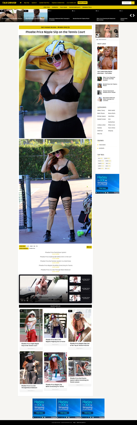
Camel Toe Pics (44, 3)
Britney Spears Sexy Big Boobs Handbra (42, 18)
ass (100, 158)
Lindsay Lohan (101, 125)
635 (10, 10)
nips (34, 246)
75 (22, 310)
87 (70, 311)
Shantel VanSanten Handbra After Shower (109, 91)
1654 (100, 48)
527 (81, 10)
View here (31, 348)
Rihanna (110, 131)
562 (105, 10)
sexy (108, 166)
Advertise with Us (81, 422)
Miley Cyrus (111, 125)
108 (46, 314)
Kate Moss (111, 116)
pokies (101, 166)
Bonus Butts (111, 113)
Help (74, 422)
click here (55, 254)
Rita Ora (99, 134)
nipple (31, 246)
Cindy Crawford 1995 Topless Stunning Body (18, 19)
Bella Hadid (111, 110)
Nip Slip (26, 3)
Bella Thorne (101, 113)
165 (90, 247)
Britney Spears (101, 116)
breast (101, 160)
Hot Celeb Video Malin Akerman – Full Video (104, 72)
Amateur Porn (87, 7)
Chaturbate (102, 145)
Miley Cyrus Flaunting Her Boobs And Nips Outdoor (109, 79)
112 (71, 358)
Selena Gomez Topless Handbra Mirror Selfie (114, 19)
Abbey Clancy (101, 110)
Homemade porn (74, 7)
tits (37, 246)
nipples (101, 163)
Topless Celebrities (58, 3)
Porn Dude (63, 7)
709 (33, 10)
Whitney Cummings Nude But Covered (65, 18)
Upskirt (34, 3)
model (108, 160)
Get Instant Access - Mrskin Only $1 (55, 27)
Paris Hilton (111, 128)
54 (46, 354)
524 (57, 10)
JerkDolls (55, 7)
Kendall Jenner (101, 119)
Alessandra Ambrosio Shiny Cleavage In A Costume (109, 99)
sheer (100, 168)
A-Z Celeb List (71, 3)
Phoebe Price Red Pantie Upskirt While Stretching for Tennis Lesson (79, 380)
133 (22, 353)
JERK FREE (47, 7)
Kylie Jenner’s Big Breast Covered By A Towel (89, 19)
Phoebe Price (32, 248)
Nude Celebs (82, 2)
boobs (27, 246)
